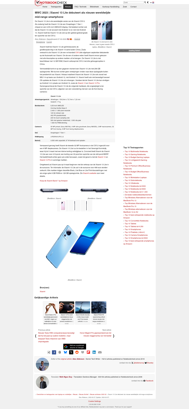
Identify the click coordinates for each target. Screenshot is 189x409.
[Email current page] (100, 352)
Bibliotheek (94, 6)
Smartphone (40, 42)
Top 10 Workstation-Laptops (136, 177)
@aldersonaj (138, 362)
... (73, 39)
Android (77, 39)
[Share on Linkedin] (94, 352)
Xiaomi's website (89, 173)
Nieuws (68, 6)
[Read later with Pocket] (83, 352)
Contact (133, 6)
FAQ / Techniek (80, 6)
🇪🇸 (71, 39)
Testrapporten (56, 6)
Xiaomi (100, 157)
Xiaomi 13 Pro (94, 83)
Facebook (149, 380)
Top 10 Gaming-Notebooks (135, 154)
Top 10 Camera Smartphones (136, 235)
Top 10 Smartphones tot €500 (135, 238)
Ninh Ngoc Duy (66, 377)
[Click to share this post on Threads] (60, 352)
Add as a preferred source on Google (77, 346)
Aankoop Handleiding (110, 6)
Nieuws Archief (83, 394)
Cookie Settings (94, 401)
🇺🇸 (68, 39)
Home (45, 6)
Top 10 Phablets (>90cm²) (135, 232)
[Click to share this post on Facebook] (54, 352)
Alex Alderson (78, 359)
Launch (49, 42)
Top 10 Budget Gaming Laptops (136, 157)
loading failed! (123, 51)
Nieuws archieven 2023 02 (98, 394)
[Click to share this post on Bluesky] (65, 352)
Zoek (125, 6)
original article (66, 359)
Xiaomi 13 (82, 83)
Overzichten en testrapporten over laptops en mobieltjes (54, 394)
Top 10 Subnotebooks (133, 180)
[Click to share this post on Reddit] (77, 352)
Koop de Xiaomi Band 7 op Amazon (54, 180)
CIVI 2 (77, 52)
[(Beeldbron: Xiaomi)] (54, 190)
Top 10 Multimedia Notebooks (136, 151)
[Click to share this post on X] (71, 352)
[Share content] (48, 352)
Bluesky (150, 362)
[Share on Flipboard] (88, 352)
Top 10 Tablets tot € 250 (134, 226)
